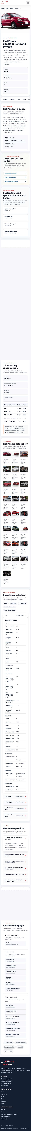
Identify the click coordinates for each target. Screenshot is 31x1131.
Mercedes (4, 1094)
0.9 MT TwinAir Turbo (10, 418)
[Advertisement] (15, 300)
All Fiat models (8, 1042)
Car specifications (6, 1078)
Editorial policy (5, 1116)
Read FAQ (20, 1047)
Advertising (4, 1085)
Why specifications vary (15, 181)
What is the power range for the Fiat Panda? (14, 855)
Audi (2, 1092)
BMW (2, 1096)
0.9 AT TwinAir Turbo (9, 421)
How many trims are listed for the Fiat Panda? (13, 838)
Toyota (3, 1103)
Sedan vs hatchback (15, 177)
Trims (24, 99)
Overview (5, 99)
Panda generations (21, 1042)
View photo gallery (9, 1047)
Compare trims (8, 1051)
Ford (2, 1099)
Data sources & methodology (9, 1114)
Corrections (4, 1119)
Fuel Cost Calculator (7, 1081)
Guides (3, 1112)
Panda (11, 8)
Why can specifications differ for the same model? (13, 880)
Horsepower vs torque (15, 173)
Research (12, 99)
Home (2, 8)
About (3, 1109)
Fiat (7, 8)
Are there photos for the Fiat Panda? (14, 874)
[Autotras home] (7, 1063)
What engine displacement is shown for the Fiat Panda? (14, 861)
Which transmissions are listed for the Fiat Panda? (14, 868)
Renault (3, 1101)
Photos (18, 99)
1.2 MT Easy (7, 411)
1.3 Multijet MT (8, 414)
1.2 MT (6, 408)
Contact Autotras (6, 1083)
